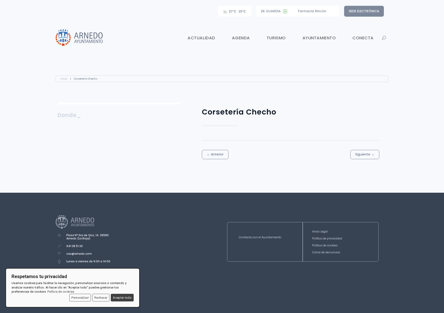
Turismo (276, 38)
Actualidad (201, 38)
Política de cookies (325, 245)
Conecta (363, 38)
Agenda (241, 38)
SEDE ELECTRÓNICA (364, 11)
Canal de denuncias (326, 252)
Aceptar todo (122, 297)
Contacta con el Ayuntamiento (260, 237)
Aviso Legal (320, 231)
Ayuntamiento (319, 38)
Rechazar (100, 297)
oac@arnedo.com (79, 254)
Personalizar (80, 297)
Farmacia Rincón (312, 11)
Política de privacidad (327, 238)
